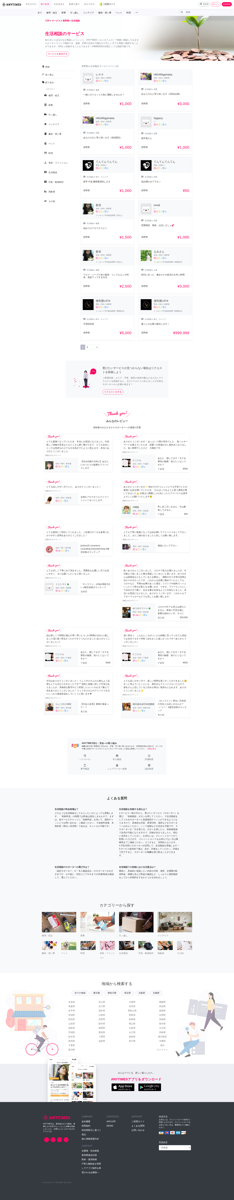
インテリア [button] (88, 13)
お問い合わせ (137, 1130)
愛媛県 (162, 1002)
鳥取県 (132, 1015)
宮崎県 (162, 1032)
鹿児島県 (162, 1037)
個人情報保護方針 (90, 1139)
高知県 (162, 1006)
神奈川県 (112, 993)
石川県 (102, 1006)
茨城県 (71, 1032)
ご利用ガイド (137, 1121)
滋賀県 (102, 1041)
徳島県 (132, 1037)
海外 (162, 1045)
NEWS (110, 1126)
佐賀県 (162, 1015)
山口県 (132, 1032)
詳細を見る (151, 749)
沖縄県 (162, 1041)
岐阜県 (102, 1023)
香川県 (132, 1041)
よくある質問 (137, 1126)
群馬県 (71, 1041)
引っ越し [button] (74, 13)
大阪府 (142, 993)
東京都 (96, 993)
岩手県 (71, 1010)
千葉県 (71, 1045)
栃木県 (71, 1037)
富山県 (102, 1002)
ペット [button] (119, 13)
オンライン (162, 1050)
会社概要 (86, 1121)
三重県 (102, 1037)
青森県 (71, 1006)
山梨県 (102, 1015)
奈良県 (132, 1006)
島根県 (132, 1019)
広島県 (132, 1028)
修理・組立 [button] (51, 13)
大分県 (162, 1028)
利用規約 (86, 1126)
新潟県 (71, 1050)
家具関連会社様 (89, 1155)
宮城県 (71, 1015)
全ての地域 (80, 993)
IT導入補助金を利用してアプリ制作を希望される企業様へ (91, 1168)
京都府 (156, 993)
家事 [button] (63, 13)
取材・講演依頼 (89, 1159)
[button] (204, 4)
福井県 (102, 1010)
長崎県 (162, 1019)
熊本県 (162, 1023)
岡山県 (132, 1023)
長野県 (102, 1019)
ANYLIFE (111, 1121)
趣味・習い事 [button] (104, 13)
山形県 (71, 1023)
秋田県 (71, 1019)
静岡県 (102, 1028)
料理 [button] (128, 13)
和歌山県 (132, 1010)
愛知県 (102, 1032)
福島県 (71, 1028)
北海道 (71, 1002)
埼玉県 (127, 993)
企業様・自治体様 (90, 1151)
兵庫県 (132, 1002)
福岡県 (162, 1010)
